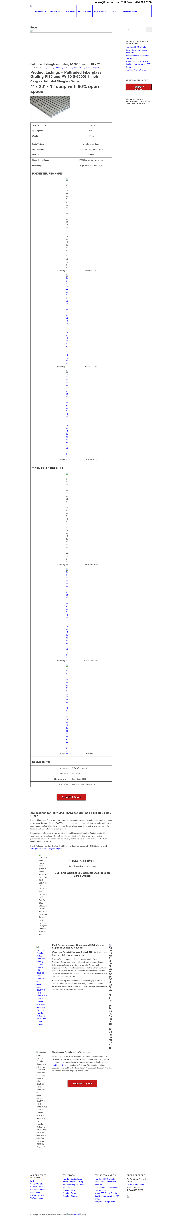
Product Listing (68, 68)
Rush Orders (35, 1192)
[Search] (146, 11)
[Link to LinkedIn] (142, 1214)
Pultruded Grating (79, 68)
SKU (87, 68)
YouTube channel (37, 1198)
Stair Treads (67, 1187)
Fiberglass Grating (48, 68)
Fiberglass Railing (69, 1193)
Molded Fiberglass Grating (72, 1181)
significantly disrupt (59, 1065)
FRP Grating (59, 68)
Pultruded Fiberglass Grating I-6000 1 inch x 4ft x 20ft (66, 64)
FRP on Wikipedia (37, 1195)
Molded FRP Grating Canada (137, 61)
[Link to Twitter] (146, 1214)
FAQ (32, 1181)
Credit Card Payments (38, 1189)
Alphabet (76, 1214)
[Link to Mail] (150, 1214)
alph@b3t (96, 68)
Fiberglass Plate (68, 1190)
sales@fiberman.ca (107, 2)
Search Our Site (36, 1183)
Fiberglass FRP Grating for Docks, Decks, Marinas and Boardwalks (136, 50)
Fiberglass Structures (70, 1196)
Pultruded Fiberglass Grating (73, 1184)
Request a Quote (55, 848)
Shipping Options (37, 1186)
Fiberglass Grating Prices (72, 1179)
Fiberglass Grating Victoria (136, 70)
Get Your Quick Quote (135, 1184)
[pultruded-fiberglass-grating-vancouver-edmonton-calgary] (71, 45)
